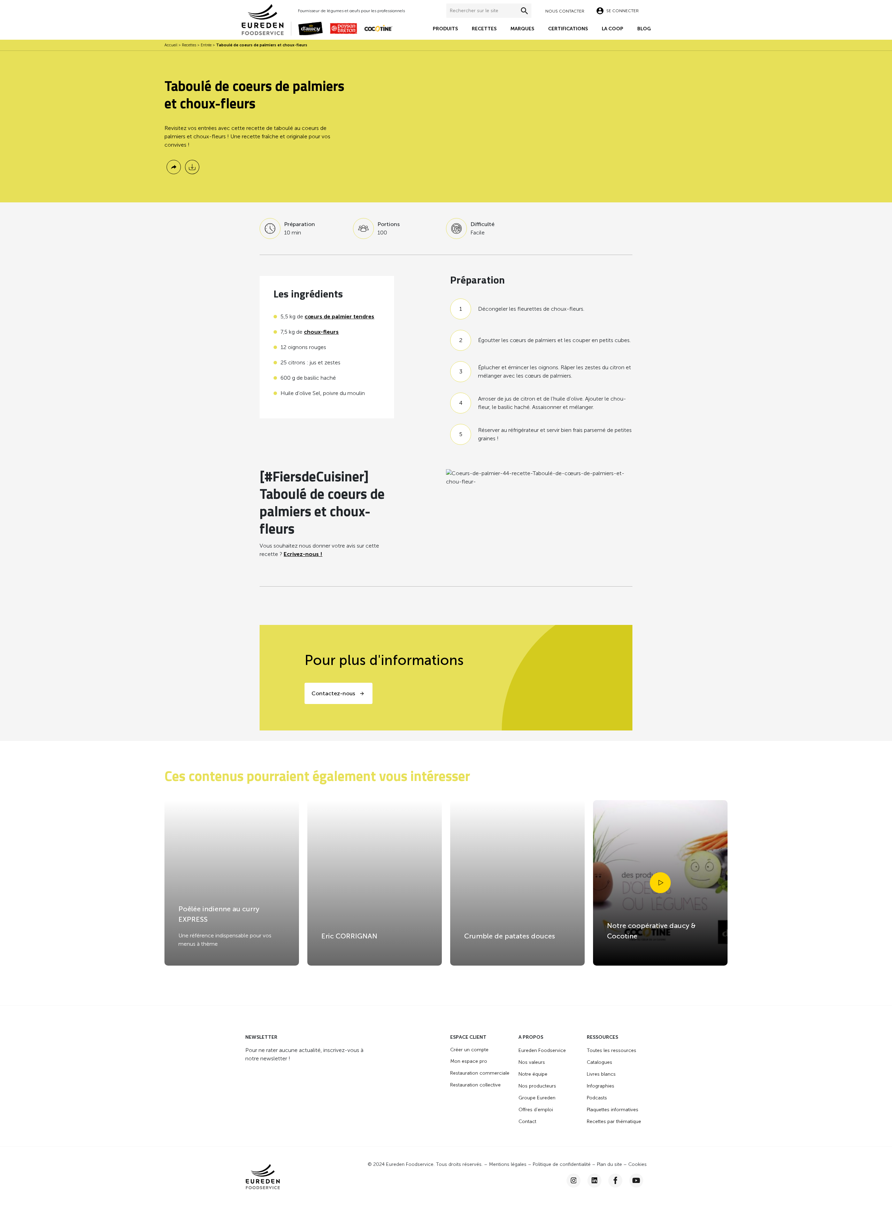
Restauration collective (475, 1085)
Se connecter (622, 10)
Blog (644, 29)
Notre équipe (532, 1074)
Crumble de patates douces (509, 936)
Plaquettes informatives (612, 1110)
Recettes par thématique (614, 1121)
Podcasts (597, 1098)
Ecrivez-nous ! (303, 554)
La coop (612, 29)
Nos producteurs (537, 1086)
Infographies (600, 1086)
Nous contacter (564, 11)
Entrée (206, 45)
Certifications (568, 29)
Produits (445, 29)
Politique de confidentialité (562, 1164)
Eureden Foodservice (542, 1050)
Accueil (170, 45)
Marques (522, 29)
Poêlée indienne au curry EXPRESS (218, 914)
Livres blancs (601, 1074)
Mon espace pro (468, 1061)
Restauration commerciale (479, 1073)
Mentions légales (507, 1164)
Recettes (484, 29)
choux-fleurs (321, 331)
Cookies (637, 1164)
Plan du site (609, 1164)
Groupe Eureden (536, 1098)
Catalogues (599, 1062)
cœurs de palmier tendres (339, 316)
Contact (527, 1121)
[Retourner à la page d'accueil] (266, 19)
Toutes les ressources (611, 1050)
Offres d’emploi (535, 1110)
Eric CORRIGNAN (349, 936)
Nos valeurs (531, 1062)
